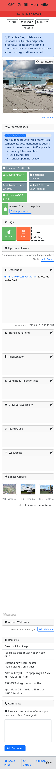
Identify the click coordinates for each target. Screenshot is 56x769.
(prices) (40, 188)
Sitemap (41, 761)
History (44, 21)
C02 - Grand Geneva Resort (35, 498)
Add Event (47, 259)
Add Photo (47, 117)
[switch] (21, 505)
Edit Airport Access (20, 211)
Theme (27, 21)
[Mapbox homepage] (9, 615)
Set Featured (46, 61)
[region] (28, 561)
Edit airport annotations (39, 505)
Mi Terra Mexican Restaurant (20, 276)
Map (14, 21)
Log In (29, 27)
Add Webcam (46, 629)
